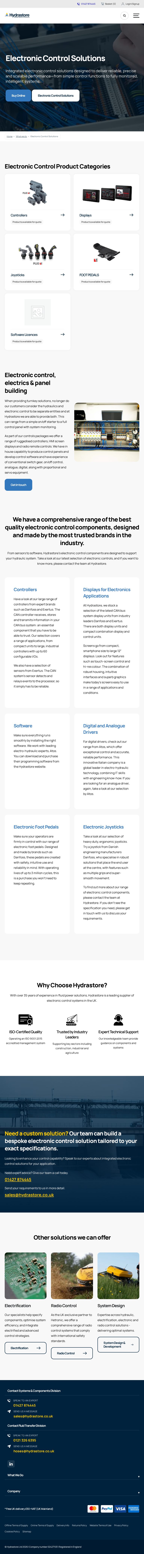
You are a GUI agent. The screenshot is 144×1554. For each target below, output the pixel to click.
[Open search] (124, 16)
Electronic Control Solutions (56, 95)
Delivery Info (63, 1525)
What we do (21, 136)
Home (9, 136)
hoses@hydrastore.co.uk (34, 1449)
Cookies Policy (12, 1531)
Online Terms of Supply (42, 1525)
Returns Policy (79, 1525)
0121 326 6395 (25, 1438)
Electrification (18, 1305)
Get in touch (18, 485)
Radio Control (63, 1305)
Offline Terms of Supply (16, 1525)
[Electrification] (25, 1275)
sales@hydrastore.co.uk (29, 1195)
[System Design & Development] (118, 1275)
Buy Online (18, 95)
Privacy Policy (121, 1525)
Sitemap (26, 1531)
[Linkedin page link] (11, 1463)
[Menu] (136, 16)
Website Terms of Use (100, 1525)
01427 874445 (88, 4)
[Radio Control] (72, 1275)
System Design (111, 1305)
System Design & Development (114, 1345)
